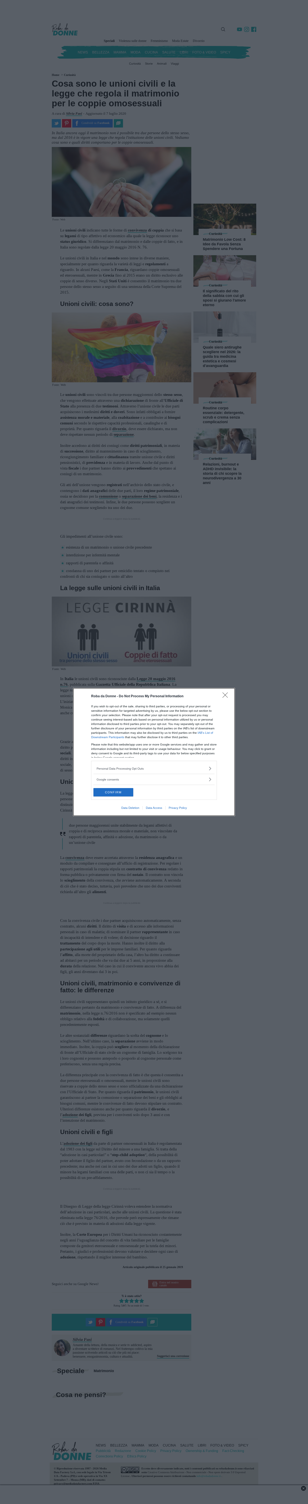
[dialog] (154, 752)
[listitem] (154, 768)
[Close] (226, 696)
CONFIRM (113, 792)
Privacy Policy (178, 807)
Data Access (154, 807)
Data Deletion (130, 807)
